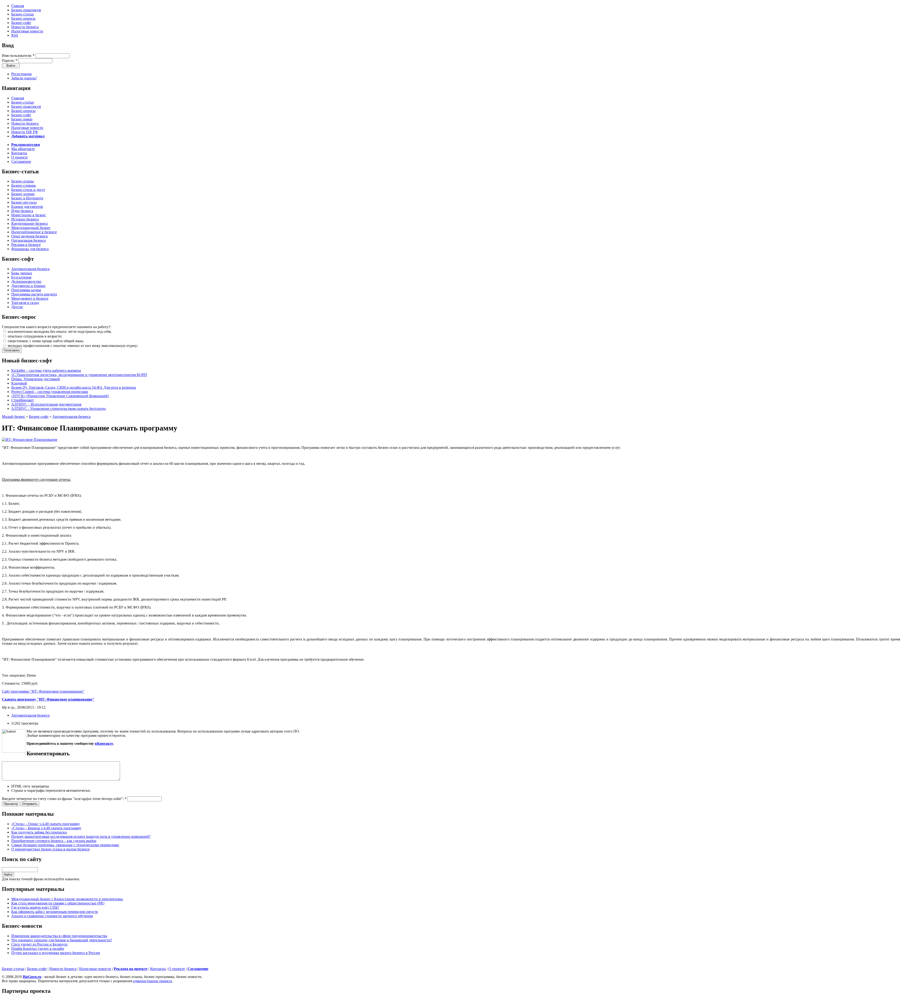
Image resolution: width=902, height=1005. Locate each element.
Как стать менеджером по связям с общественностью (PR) (57, 903)
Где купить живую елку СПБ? (35, 907)
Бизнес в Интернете (27, 198)
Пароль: (9, 60)
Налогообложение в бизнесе (34, 232)
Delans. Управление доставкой (35, 379)
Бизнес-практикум (26, 10)
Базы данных (21, 273)
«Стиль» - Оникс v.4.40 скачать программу (45, 824)
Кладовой (19, 383)
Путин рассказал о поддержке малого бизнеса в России (55, 953)
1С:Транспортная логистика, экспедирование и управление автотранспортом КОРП (79, 375)
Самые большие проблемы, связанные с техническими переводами (65, 845)
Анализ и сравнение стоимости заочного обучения (52, 916)
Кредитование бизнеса (29, 223)
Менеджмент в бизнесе (29, 298)
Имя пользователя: (18, 56)
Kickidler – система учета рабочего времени (46, 371)
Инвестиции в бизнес (28, 215)
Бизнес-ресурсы (24, 202)
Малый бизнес (13, 417)
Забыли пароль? (24, 78)
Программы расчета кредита (34, 294)
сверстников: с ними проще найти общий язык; (45, 341)
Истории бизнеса (25, 219)
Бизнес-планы (22, 181)
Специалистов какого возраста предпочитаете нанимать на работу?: (56, 327)
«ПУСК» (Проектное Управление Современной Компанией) (60, 396)
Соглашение (21, 161)
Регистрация (21, 74)
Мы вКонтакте (23, 149)
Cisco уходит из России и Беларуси (39, 944)
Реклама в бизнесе (26, 245)
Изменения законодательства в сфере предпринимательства (59, 936)
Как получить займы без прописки (39, 832)
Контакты (19, 153)
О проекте (19, 157)
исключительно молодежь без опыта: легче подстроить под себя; (59, 332)
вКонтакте (104, 743)
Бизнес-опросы (23, 18)
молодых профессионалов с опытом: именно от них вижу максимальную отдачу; (72, 346)
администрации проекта (152, 981)
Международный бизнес (31, 228)
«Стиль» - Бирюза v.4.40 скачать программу (46, 828)
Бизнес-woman (23, 194)
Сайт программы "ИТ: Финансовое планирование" (43, 691)
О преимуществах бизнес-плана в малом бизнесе (50, 849)
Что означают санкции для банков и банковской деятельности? (61, 940)
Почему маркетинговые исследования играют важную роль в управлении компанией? (81, 836)
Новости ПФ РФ (24, 132)
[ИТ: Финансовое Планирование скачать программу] (29, 440)
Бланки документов (27, 207)
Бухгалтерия (21, 277)
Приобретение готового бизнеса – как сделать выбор (53, 841)
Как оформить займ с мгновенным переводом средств (54, 912)
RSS (14, 35)
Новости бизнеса (25, 27)
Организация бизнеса (28, 240)
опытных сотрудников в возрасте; (34, 336)
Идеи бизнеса (22, 211)
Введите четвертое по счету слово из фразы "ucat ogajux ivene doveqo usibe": (64, 799)
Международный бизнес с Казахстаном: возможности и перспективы (67, 899)
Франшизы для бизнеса (30, 249)
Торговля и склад (25, 303)
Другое (17, 307)
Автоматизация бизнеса (30, 269)
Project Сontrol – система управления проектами (49, 392)
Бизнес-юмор (21, 119)
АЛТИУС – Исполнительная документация (46, 404)
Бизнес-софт (21, 23)
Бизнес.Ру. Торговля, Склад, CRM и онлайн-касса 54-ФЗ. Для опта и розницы (73, 387)
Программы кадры (26, 290)
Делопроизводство (26, 281)
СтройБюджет (22, 400)
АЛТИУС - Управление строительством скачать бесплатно (58, 409)
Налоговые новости (27, 31)
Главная (17, 6)
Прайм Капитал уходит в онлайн (37, 949)
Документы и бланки (28, 286)
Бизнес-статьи (22, 14)
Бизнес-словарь (23, 185)
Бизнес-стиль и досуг (28, 190)
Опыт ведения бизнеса (29, 236)
